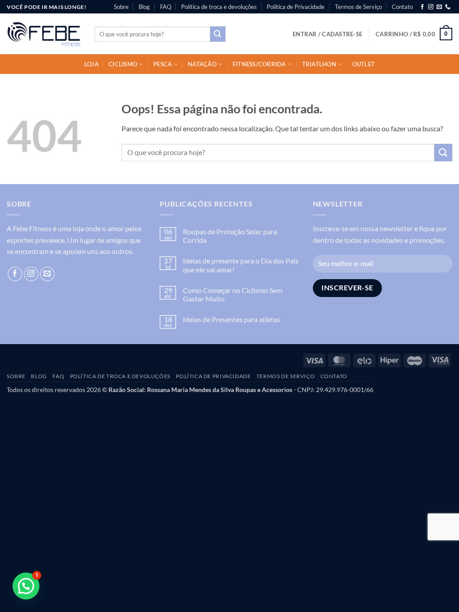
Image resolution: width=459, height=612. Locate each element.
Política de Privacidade (296, 6)
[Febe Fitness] (44, 34)
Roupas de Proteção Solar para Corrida (230, 235)
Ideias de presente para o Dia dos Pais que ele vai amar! (241, 264)
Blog (144, 6)
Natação (202, 64)
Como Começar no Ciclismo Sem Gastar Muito (232, 294)
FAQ (165, 6)
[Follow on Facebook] (422, 7)
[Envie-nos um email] (439, 7)
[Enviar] (217, 34)
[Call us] (447, 7)
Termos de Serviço (358, 6)
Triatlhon (319, 64)
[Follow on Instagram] (430, 7)
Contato (402, 6)
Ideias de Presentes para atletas (231, 319)
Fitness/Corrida (259, 64)
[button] (327, 34)
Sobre (121, 6)
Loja (91, 64)
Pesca (162, 64)
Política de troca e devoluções (219, 6)
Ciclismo (122, 64)
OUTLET (363, 64)
